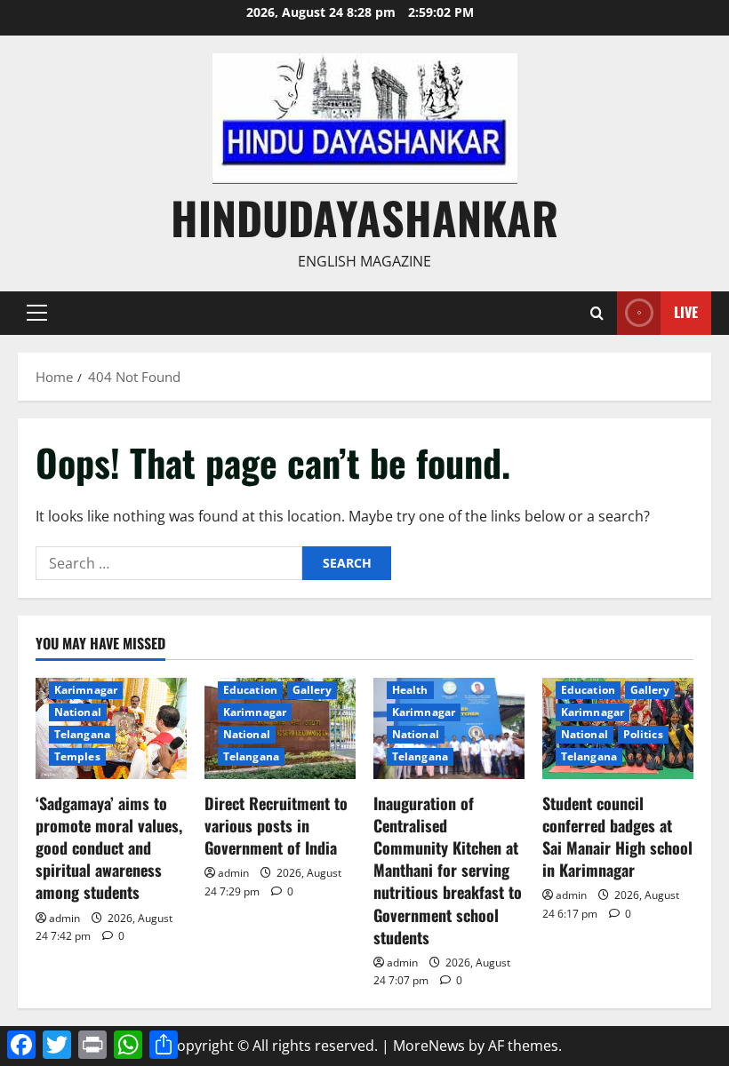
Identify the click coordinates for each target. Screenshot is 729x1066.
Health (410, 689)
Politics (643, 734)
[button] (37, 312)
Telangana (82, 734)
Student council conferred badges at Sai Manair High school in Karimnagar (617, 837)
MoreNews (429, 1045)
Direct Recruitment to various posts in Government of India (276, 825)
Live (686, 311)
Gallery (312, 689)
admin (64, 918)
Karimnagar (85, 689)
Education (250, 689)
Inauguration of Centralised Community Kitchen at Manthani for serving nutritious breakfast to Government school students (447, 870)
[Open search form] (597, 313)
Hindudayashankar (364, 217)
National (77, 712)
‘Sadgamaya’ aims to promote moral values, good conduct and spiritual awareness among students (109, 848)
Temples (77, 756)
